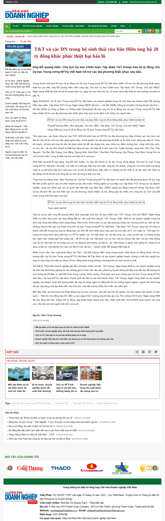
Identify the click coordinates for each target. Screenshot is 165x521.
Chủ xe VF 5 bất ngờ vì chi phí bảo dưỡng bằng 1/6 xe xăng (18, 95)
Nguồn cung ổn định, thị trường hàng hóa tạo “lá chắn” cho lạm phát (16, 155)
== (130, 26)
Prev (10, 468)
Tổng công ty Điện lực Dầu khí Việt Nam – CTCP (32, 434)
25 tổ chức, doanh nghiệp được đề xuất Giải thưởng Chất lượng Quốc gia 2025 (17, 84)
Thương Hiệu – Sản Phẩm (73, 26)
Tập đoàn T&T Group (82, 403)
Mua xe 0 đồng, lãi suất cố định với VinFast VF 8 (32, 426)
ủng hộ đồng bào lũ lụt (107, 403)
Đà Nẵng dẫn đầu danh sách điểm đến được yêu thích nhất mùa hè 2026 (43, 430)
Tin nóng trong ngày (20, 360)
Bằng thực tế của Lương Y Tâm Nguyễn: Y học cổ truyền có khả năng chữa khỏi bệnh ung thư (53, 422)
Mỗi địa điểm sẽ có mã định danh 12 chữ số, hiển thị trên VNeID (18, 72)
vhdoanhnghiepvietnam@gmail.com (143, 2)
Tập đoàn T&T (62, 403)
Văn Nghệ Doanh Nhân (97, 26)
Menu (123, 26)
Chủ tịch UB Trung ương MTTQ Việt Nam (31, 403)
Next (154, 468)
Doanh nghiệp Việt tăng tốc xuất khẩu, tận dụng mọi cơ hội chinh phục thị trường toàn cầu (74, 339)
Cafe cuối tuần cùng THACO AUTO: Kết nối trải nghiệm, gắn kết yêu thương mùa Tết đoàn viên (73, 36)
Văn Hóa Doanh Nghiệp (32, 26)
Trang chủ (11, 2)
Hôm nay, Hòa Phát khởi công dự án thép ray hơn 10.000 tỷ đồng (39, 439)
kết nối (13, 352)
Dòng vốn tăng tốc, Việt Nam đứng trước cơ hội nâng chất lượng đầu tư (16, 129)
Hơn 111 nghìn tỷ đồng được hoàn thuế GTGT (55, 343)
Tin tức (16, 26)
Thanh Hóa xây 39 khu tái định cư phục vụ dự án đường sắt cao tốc (41, 418)
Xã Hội (114, 26)
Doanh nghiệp (52, 26)
